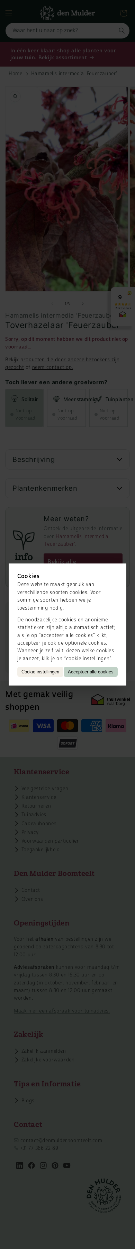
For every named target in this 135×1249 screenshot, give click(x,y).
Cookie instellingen (40, 671)
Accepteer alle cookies (91, 671)
